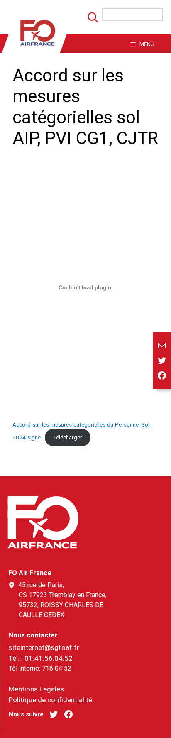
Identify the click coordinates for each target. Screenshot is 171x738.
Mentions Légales (36, 689)
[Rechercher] (88, 19)
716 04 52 (56, 668)
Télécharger (67, 437)
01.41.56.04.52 (48, 658)
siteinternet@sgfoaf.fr (44, 647)
